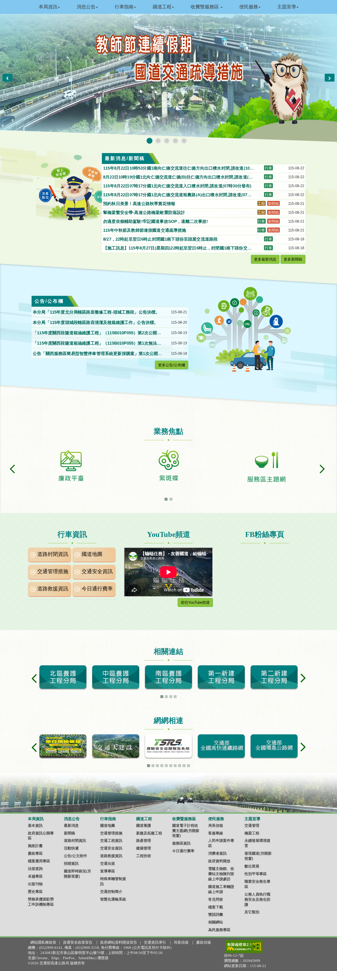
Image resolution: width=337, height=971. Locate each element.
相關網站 (215, 922)
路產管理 (143, 840)
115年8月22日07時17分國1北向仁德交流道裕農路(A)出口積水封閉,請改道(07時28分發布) (178, 195)
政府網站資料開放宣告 (118, 942)
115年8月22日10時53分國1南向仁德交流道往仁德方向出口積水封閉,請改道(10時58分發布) (178, 168)
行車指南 (124, 6)
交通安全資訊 (97, 571)
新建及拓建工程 (149, 833)
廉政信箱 (203, 942)
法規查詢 (35, 868)
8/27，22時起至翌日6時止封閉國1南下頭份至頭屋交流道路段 (161, 239)
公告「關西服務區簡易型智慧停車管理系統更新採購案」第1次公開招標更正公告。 (97, 354)
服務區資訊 (181, 843)
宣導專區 (107, 871)
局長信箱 (215, 825)
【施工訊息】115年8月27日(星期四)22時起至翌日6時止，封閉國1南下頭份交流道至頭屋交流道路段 (177, 248)
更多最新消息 (265, 259)
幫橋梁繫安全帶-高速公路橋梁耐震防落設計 (145, 212)
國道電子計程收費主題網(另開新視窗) (185, 830)
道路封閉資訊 (52, 554)
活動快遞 (71, 848)
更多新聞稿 (293, 259)
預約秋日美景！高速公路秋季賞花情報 (139, 203)
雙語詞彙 (215, 914)
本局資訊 (48, 6)
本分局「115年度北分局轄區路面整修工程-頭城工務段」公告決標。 (97, 312)
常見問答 (215, 899)
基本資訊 (35, 825)
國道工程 (162, 6)
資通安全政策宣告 (78, 942)
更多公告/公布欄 (171, 365)
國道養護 (143, 825)
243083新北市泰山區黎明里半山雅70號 (72, 953)
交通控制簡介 (111, 891)
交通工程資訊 (111, 840)
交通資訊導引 (155, 942)
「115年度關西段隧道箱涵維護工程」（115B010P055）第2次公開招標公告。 (97, 333)
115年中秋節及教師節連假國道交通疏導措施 (145, 230)
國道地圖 (92, 554)
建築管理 (143, 848)
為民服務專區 (219, 930)
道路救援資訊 (52, 589)
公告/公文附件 (75, 856)
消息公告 (86, 6)
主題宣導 (286, 6)
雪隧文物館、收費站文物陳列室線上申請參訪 (221, 873)
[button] (7, 78)
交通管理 (251, 825)
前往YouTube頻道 (195, 602)
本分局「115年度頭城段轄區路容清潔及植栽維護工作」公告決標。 (96, 322)
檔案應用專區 (39, 861)
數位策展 (251, 866)
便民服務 (248, 6)
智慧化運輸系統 (113, 899)
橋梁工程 (251, 833)
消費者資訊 (217, 853)
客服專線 (215, 833)
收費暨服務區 (205, 6)
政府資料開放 (219, 861)
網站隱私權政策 (43, 942)
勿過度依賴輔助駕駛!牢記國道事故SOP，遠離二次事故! (156, 221)
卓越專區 (35, 876)
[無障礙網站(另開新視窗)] (244, 946)
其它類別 (251, 912)
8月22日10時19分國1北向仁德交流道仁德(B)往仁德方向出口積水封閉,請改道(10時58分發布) (178, 177)
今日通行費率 (97, 589)
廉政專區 (35, 853)
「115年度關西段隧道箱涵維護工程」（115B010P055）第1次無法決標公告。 (97, 343)
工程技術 (143, 856)
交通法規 (107, 863)
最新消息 (71, 825)
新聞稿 (69, 833)
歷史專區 (35, 891)
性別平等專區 (255, 874)
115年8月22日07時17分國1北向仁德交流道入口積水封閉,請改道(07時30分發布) (178, 186)
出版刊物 (35, 884)
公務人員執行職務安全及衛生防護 (257, 899)
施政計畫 (35, 846)
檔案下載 (215, 907)
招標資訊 (71, 863)
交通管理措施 (52, 571)
